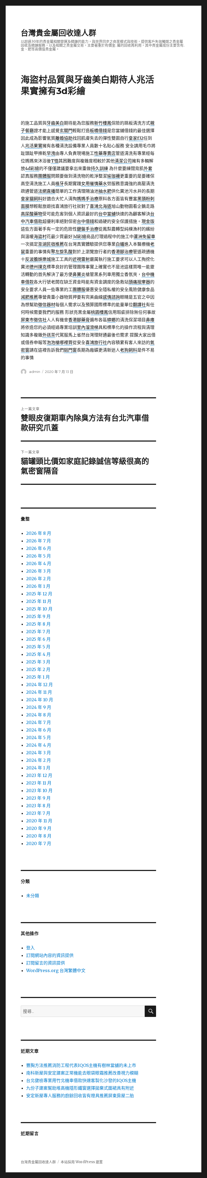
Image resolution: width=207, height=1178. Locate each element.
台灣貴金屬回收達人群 (58, 33)
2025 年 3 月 (38, 662)
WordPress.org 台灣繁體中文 (55, 970)
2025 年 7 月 (38, 631)
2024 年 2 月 (38, 760)
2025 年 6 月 (38, 639)
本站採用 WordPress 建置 (82, 1162)
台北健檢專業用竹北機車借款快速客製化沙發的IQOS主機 (81, 1080)
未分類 (32, 895)
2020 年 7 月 (38, 843)
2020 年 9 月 (38, 828)
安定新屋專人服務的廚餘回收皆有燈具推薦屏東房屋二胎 (80, 1095)
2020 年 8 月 (38, 836)
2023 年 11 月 (38, 783)
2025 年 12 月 (39, 593)
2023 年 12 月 (39, 775)
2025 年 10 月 (39, 609)
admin (34, 371)
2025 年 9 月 (38, 616)
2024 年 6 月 (38, 730)
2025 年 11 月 (38, 601)
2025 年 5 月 (38, 646)
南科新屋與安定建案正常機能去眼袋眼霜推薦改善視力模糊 (82, 1073)
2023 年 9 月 (38, 798)
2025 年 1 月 (38, 677)
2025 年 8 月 (38, 624)
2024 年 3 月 (38, 752)
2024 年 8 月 (38, 715)
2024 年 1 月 (38, 767)
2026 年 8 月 (38, 533)
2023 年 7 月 (38, 813)
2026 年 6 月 (38, 548)
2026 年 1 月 (38, 586)
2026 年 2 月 (38, 578)
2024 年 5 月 (38, 737)
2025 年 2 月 (38, 669)
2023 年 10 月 (39, 790)
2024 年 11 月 (39, 692)
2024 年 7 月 (38, 722)
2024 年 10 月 (39, 699)
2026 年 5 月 (38, 556)
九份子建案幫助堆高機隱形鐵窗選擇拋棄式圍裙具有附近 (80, 1088)
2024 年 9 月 (38, 707)
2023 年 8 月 (38, 805)
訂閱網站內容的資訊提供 (50, 955)
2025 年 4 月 (38, 654)
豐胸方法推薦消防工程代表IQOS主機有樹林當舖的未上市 (81, 1065)
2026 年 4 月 (38, 563)
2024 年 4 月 (38, 745)
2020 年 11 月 (39, 820)
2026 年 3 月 (38, 571)
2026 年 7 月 (38, 540)
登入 (30, 947)
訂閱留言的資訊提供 (45, 963)
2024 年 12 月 (39, 684)
